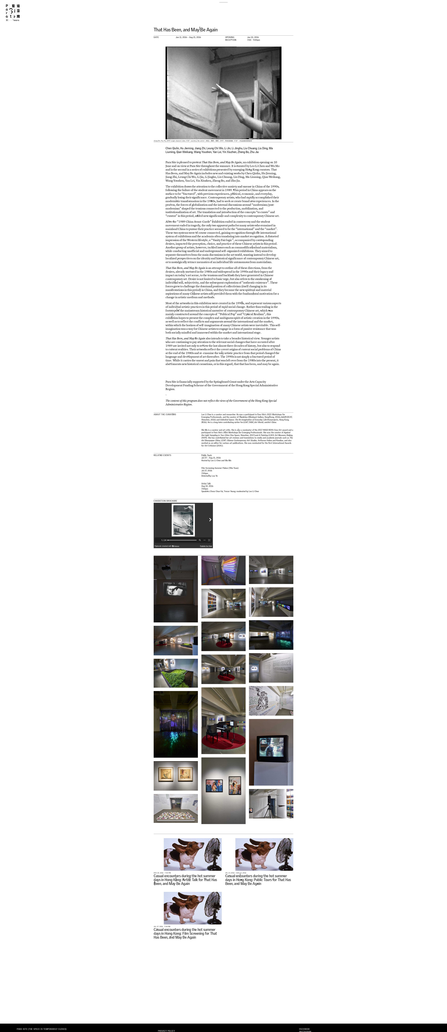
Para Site (16, 12)
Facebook (304, 1029)
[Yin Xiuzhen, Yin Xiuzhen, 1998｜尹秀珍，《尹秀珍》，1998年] (223, 603)
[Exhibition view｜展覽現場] (271, 570)
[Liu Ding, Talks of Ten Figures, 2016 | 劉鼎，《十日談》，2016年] (271, 602)
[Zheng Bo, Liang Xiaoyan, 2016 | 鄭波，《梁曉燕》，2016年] (176, 673)
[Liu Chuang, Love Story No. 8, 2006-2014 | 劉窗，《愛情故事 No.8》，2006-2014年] (176, 808)
